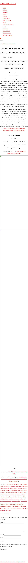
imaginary (12, 492)
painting (2, 498)
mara (25, 492)
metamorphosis (11, 494)
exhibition (5, 43)
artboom (12, 488)
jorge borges (20, 492)
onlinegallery (8, 496)
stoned (9, 501)
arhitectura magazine (21, 486)
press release (11, 43)
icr (9, 492)
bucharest (8, 490)
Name (2, 534)
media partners (3, 494)
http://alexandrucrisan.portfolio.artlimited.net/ (14, 130)
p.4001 (23, 496)
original (14, 496)
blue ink (24, 488)
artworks (20, 488)
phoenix (10, 498)
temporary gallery (16, 501)
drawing (2, 492)
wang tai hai (24, 501)
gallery (6, 492)
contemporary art (15, 490)
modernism (17, 494)
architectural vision (4, 486)
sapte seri (5, 501)
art (0, 43)
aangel (12, 484)
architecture (12, 486)
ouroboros (18, 496)
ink (16, 492)
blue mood (2, 490)
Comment (2, 522)
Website (2, 541)
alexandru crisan (18, 484)
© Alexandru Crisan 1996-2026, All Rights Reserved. (12, 561)
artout (15, 488)
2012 (4, 484)
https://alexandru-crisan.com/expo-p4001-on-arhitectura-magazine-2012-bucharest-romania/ (14, 479)
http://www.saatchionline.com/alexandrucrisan (14, 128)
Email (2, 537)
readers (21, 498)
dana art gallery (23, 490)
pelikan (6, 498)
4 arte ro (8, 484)
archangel (25, 484)
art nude (7, 488)
